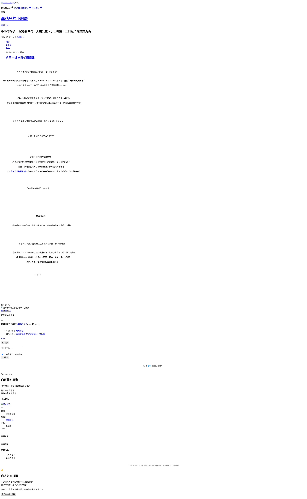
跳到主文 (5, 25)
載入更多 (5, 343)
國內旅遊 (20, 331)
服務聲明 (176, 466)
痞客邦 (20, 324)
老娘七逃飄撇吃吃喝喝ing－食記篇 (30, 334)
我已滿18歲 (6, 494)
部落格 (9, 45)
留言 (25, 324)
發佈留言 (5, 357)
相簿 (8, 42)
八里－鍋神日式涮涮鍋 (20, 57)
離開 (13, 494)
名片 (8, 48)
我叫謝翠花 (6, 311)
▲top (3, 338)
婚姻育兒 (20, 37)
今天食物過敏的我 (18, 171)
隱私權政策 (167, 466)
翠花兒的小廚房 (14, 18)
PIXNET (135, 466)
